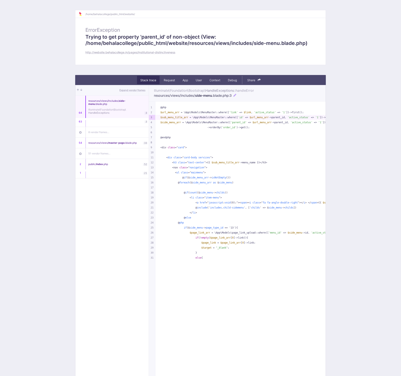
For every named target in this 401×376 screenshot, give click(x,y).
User (199, 80)
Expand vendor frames (132, 90)
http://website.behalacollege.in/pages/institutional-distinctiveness (130, 52)
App (185, 80)
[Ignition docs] (82, 14)
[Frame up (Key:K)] (78, 90)
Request (169, 80)
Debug (232, 80)
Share (251, 80)
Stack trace (148, 80)
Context (214, 80)
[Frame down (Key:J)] (81, 90)
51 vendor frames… (99, 153)
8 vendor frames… (98, 132)
